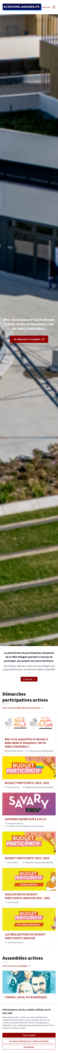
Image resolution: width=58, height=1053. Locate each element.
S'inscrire (27, 679)
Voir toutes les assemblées (14, 966)
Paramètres (29, 1047)
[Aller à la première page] (22, 7)
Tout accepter (29, 1035)
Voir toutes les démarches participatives (21, 707)
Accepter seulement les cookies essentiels (29, 1041)
